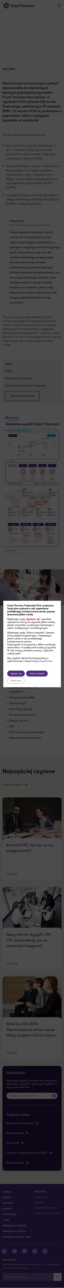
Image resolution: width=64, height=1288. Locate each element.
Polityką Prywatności (41, 661)
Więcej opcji (16, 680)
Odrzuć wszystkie (36, 673)
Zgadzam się (16, 673)
